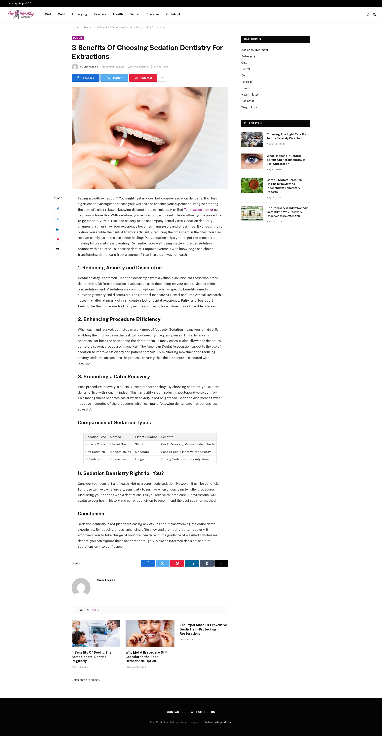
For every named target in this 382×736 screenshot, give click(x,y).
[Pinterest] (58, 239)
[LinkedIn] (58, 229)
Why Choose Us (203, 712)
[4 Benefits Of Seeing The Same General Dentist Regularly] (96, 633)
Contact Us (176, 712)
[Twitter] (58, 219)
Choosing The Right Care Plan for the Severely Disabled (287, 136)
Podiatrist (173, 14)
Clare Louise (91, 66)
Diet (48, 14)
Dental (135, 14)
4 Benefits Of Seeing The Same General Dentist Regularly (91, 657)
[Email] (58, 249)
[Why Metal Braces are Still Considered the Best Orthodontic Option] (150, 633)
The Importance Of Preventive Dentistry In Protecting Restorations (203, 629)
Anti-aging (79, 14)
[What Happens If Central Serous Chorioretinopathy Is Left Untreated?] (252, 161)
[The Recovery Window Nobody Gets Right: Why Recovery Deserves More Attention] (252, 213)
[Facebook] (58, 209)
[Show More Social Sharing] (162, 78)
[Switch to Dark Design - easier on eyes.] (368, 14)
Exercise (100, 14)
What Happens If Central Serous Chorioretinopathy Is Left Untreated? (286, 159)
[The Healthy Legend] (20, 14)
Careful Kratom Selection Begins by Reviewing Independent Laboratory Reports (284, 186)
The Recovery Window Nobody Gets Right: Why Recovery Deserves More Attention (287, 212)
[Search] (374, 14)
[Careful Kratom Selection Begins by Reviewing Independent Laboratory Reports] (252, 185)
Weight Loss (249, 107)
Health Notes (250, 94)
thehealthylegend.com (218, 722)
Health (118, 14)
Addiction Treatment (254, 50)
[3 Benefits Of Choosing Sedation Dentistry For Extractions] (150, 138)
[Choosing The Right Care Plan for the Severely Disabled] (252, 139)
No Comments (139, 66)
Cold (61, 14)
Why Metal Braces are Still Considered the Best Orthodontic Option (146, 657)
